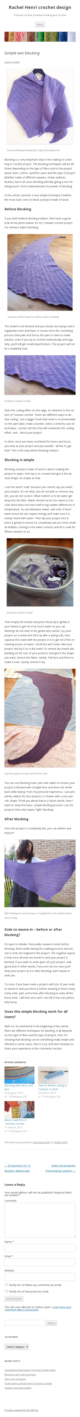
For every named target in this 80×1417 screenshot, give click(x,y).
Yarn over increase (15, 1379)
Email (8, 1256)
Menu (40, 24)
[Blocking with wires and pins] (19, 1075)
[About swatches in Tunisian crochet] (19, 1109)
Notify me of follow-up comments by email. (35, 1285)
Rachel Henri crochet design (40, 7)
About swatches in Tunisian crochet (15, 1121)
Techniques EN (41, 1142)
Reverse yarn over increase (20, 1374)
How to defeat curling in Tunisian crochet (52, 1087)
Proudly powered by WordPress (21, 1410)
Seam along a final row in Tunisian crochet (28, 1383)
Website (9, 1270)
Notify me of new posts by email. (29, 1291)
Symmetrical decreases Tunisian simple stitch (30, 1370)
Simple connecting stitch (17, 1388)
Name (9, 1241)
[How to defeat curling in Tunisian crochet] (53, 1075)
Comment (10, 1200)
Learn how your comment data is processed (37, 1308)
